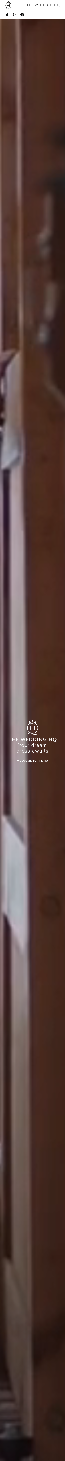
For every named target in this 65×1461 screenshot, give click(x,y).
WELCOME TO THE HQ (32, 760)
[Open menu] (58, 15)
